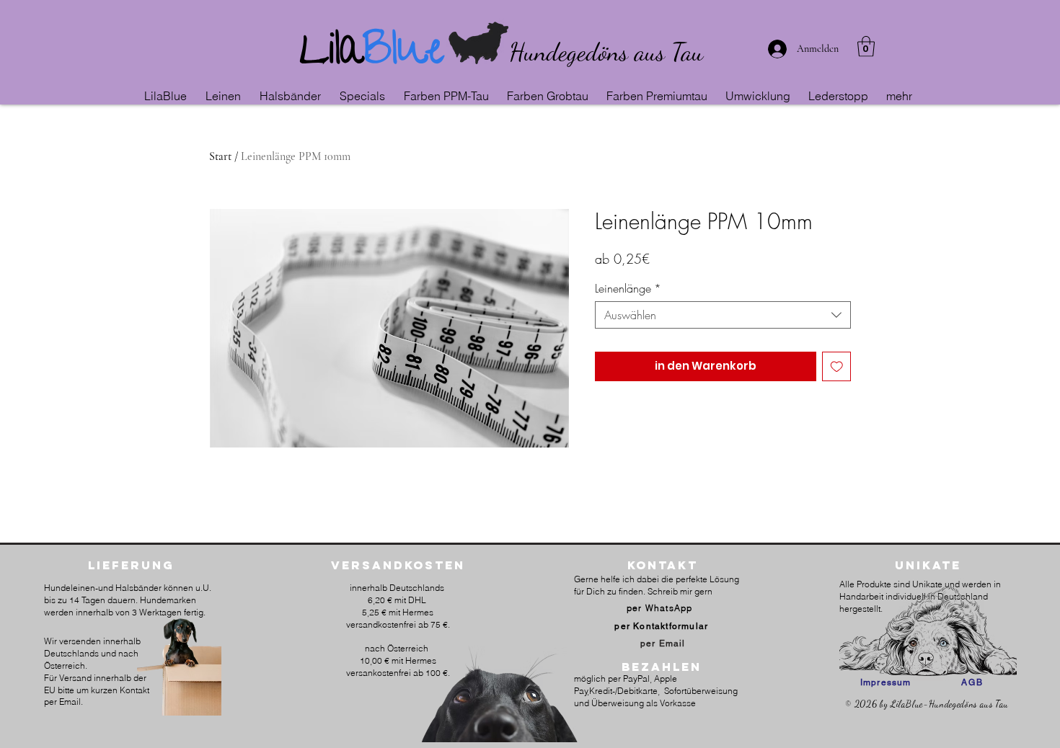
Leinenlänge (628, 288)
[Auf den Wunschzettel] (837, 366)
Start (220, 156)
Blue (403, 54)
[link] (866, 46)
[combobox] (723, 315)
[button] (225, 96)
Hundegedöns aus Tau (606, 52)
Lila (331, 54)
